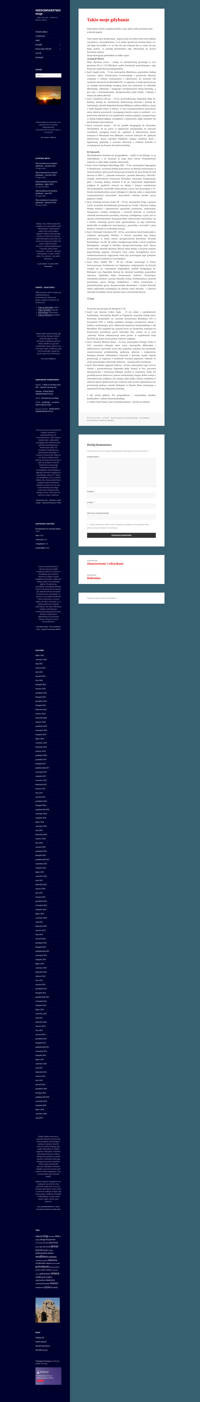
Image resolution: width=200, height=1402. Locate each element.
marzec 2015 (41, 889)
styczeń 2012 (41, 1034)
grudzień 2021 (41, 701)
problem (56, 1267)
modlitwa (42, 1256)
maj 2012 (39, 1018)
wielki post (41, 1277)
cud (57, 1236)
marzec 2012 (41, 1026)
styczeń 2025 (41, 676)
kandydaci (145, 418)
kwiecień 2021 (41, 709)
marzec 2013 (41, 976)
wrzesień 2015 (41, 864)
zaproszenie (40, 1280)
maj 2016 (39, 830)
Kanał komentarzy (43, 1346)
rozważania (55, 1270)
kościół (39, 1250)
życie (47, 1287)
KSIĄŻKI (39, 45)
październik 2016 (42, 809)
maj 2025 (39, 664)
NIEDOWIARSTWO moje (48, 12)
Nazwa (91, 491)
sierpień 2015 (41, 868)
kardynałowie (92, 420)
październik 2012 (42, 997)
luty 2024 (39, 680)
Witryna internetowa (98, 513)
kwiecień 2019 (41, 747)
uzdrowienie (45, 1273)
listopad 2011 (41, 1043)
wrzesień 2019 (41, 730)
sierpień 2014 (41, 909)
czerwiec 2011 (41, 1064)
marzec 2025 (41, 668)
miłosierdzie (41, 1253)
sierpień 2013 (41, 959)
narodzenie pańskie (41, 1260)
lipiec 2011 (40, 1059)
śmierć (54, 1283)
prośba (38, 1270)
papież (54, 1263)
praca (51, 1267)
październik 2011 (42, 1047)
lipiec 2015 (40, 872)
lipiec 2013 (40, 964)
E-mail (91, 502)
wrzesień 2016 (41, 814)
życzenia (54, 1287)
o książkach (40, 544)
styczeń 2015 (41, 897)
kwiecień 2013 (41, 972)
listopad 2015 (41, 855)
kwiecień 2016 (41, 834)
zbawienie (50, 1280)
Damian (39, 391)
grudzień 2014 (41, 901)
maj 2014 (39, 922)
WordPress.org (41, 1350)
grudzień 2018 (41, 755)
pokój (58, 1263)
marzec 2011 (41, 1076)
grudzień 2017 (41, 759)
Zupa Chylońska (44, 310)
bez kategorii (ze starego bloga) (48, 529)
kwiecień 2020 (41, 718)
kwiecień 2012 (41, 1022)
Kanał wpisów (41, 1342)
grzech (37, 1247)
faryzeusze (45, 1243)
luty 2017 (39, 793)
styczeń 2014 (41, 939)
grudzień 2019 (41, 726)
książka (45, 1250)
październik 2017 (42, 768)
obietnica (52, 1260)
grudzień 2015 (41, 851)
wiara (55, 1273)
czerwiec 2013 (41, 968)
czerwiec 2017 (41, 780)
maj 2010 (39, 1118)
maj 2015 (39, 880)
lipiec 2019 (40, 739)
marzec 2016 (41, 839)
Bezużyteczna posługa (50, 398)
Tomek (106, 418)
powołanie (42, 1266)
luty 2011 (39, 1080)
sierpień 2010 (41, 1105)
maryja (51, 1250)
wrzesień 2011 (41, 1051)
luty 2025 (39, 672)
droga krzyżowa (47, 1239)
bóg (45, 1236)
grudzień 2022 (41, 693)
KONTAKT (39, 57)
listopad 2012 (41, 993)
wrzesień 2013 (41, 955)
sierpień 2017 (41, 776)
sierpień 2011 (41, 1055)
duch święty (39, 1243)
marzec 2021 (41, 714)
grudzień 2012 (41, 989)
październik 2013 (42, 951)
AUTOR (38, 53)
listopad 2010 (41, 1093)
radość (42, 1270)
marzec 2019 (41, 751)
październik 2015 (42, 859)
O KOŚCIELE (40, 36)
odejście (49, 1263)
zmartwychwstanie (43, 1283)
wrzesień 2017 (41, 772)
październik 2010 (42, 1097)
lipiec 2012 (40, 1009)
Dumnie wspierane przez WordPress (101, 598)
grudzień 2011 (41, 1039)
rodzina (48, 1270)
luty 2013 (39, 980)
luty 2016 (39, 843)
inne (37, 535)
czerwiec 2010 (41, 1114)
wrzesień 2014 (41, 905)
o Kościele (39, 539)
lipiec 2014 (40, 914)
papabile (110, 420)
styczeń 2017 (41, 797)
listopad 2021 (41, 705)
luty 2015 (39, 893)
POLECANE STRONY (43, 49)
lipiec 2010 (40, 1109)
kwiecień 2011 (41, 1072)
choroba (51, 1236)
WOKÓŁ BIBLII (41, 32)
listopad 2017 (41, 764)
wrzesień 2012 (41, 1001)
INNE (38, 40)
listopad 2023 (41, 684)
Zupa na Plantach (45, 315)
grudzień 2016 (41, 801)
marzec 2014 (41, 930)
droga (38, 1240)
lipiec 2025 (40, 655)
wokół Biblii (40, 548)
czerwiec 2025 (41, 659)
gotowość (53, 1242)
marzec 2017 (41, 789)
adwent (39, 1236)
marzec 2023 (41, 689)
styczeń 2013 (41, 984)
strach (37, 1274)
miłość (51, 1253)
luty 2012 (39, 1030)
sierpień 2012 (41, 1005)
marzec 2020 (41, 722)
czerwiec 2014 (41, 918)
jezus (54, 1246)
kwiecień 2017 (41, 784)
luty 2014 (39, 934)
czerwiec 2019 (41, 743)
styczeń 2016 (41, 847)
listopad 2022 (41, 697)
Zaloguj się (40, 1337)
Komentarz (93, 457)
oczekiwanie (40, 1263)
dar (60, 1236)
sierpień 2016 (41, 818)
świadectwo (40, 1287)
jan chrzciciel (45, 1247)
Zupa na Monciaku (45, 307)
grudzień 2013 (41, 943)
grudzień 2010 (41, 1089)
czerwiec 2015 (41, 876)
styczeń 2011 (41, 1084)
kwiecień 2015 (41, 884)
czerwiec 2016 (41, 826)
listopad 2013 (41, 947)
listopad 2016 (41, 805)
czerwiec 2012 (41, 1014)
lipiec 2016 (40, 822)
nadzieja (52, 1256)
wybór (49, 1277)
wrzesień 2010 (41, 1101)
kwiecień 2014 (41, 926)
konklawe (102, 420)
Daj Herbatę (43, 312)
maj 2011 (39, 1068)
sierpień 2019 (41, 734)
